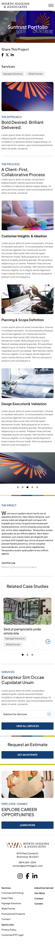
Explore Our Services (15, 714)
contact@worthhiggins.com (27, 865)
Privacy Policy (8, 929)
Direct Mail (7, 898)
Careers (38, 903)
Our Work (39, 893)
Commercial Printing (12, 892)
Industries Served (43, 887)
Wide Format (35, 73)
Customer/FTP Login (12, 934)
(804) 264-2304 (27, 862)
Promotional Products (13, 913)
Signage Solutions (13, 73)
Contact (5, 919)
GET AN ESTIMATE (27, 754)
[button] (18, 487)
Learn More (27, 825)
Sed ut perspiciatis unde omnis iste (22, 631)
